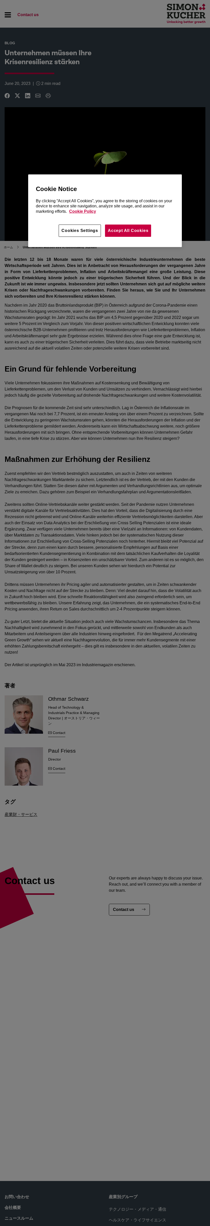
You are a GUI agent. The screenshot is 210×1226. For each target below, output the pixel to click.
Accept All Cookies (128, 230)
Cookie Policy (82, 211)
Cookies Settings (79, 230)
